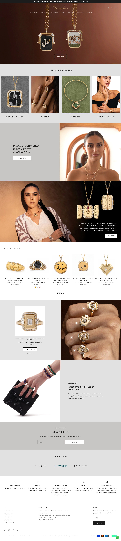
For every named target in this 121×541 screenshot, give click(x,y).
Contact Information (10, 523)
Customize (71, 12)
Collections (54, 12)
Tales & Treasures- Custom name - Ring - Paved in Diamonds (15, 279)
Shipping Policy (8, 517)
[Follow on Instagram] (9, 530)
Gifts (62, 12)
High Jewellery (33, 12)
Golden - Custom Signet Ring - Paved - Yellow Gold (38, 279)
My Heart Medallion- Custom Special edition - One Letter (106, 279)
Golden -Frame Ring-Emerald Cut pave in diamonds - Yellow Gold (30, 338)
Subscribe (74, 442)
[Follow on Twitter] (5, 530)
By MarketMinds (25, 536)
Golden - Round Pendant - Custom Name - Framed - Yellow (60, 279)
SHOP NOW (22, 158)
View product (30, 349)
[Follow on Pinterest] (13, 530)
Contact (89, 12)
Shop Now (60, 56)
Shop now (60, 293)
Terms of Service (9, 511)
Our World (80, 12)
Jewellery (44, 12)
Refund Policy (8, 520)
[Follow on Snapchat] (17, 530)
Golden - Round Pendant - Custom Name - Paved (83, 279)
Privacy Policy (8, 514)
